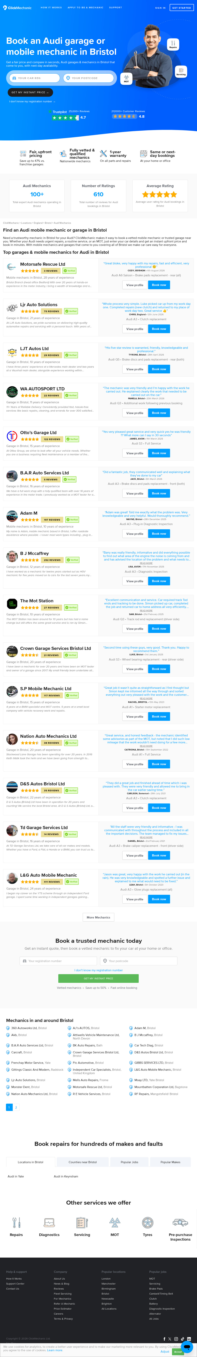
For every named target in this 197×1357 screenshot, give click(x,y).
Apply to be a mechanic (86, 7)
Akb (14, 1035)
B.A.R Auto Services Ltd (44, 472)
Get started (181, 8)
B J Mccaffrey (34, 553)
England (38, 222)
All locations (109, 1308)
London (106, 1278)
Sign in (160, 8)
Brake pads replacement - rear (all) (158, 275)
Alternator (155, 1313)
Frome (104, 1080)
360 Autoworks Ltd (24, 1028)
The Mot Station (36, 600)
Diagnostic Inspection (153, 571)
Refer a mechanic (64, 1303)
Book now (159, 285)
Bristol (48, 222)
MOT (115, 1235)
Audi (115, 275)
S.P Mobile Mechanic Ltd (45, 688)
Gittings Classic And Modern (30, 1069)
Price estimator (63, 1308)
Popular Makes (170, 1162)
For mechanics (62, 1298)
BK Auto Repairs (84, 1045)
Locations (26, 222)
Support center (15, 1283)
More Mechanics (98, 917)
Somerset (144, 793)
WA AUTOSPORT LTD (42, 388)
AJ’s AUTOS (81, 1028)
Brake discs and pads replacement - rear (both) (153, 359)
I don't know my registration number (98, 970)
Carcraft (16, 1052)
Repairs (16, 1235)
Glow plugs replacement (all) (153, 889)
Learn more (54, 1350)
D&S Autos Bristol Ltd (42, 783)
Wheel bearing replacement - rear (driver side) (153, 659)
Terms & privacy (63, 1318)
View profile (134, 285)
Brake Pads (156, 1288)
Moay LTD (141, 1080)
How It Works (51, 7)
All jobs (154, 1318)
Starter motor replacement (152, 707)
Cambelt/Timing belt (161, 1293)
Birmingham (109, 1288)
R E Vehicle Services (86, 1094)
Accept (178, 1351)
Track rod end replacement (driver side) (153, 619)
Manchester (109, 1283)
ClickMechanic (11, 222)
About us (59, 1278)
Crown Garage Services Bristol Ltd (55, 648)
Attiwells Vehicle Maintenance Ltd (96, 1035)
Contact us (12, 1288)
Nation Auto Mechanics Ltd (48, 736)
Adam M (29, 513)
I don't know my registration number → (32, 101)
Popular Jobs (129, 1162)
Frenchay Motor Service (27, 1062)
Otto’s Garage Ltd (38, 432)
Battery (153, 1303)
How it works (14, 1278)
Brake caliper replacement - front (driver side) (153, 845)
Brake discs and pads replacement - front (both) (153, 483)
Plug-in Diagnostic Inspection (153, 524)
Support (115, 7)
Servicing (82, 1235)
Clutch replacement (153, 319)
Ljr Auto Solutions (38, 304)
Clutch (153, 1298)
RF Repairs (141, 1094)
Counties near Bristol (83, 1162)
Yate (48, 1062)
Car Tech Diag (143, 1045)
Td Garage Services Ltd (44, 827)
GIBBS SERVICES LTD (148, 1062)
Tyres (147, 1235)
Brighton (107, 1303)
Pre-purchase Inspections (180, 1237)
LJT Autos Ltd (34, 348)
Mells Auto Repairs (85, 1080)
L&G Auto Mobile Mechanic (48, 875)
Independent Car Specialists (92, 1069)
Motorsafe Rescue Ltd (42, 264)
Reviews (79, 111)
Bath (99, 1045)
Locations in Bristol (30, 1162)
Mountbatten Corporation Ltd (153, 1087)
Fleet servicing (63, 1293)
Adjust (165, 1351)
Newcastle (108, 1298)
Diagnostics (49, 1235)
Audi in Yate (16, 1176)
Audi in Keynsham (66, 1176)
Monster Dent (20, 1087)
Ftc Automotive (83, 1062)
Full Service (153, 443)
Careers (58, 1313)
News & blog (61, 1283)
